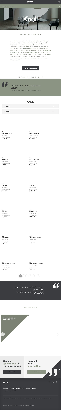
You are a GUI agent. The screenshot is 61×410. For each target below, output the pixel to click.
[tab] (22, 77)
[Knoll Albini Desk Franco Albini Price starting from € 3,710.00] (13, 169)
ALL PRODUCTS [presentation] (32, 77)
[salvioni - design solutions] (30, 2)
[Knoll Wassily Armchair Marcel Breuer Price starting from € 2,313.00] (41, 195)
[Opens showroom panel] (55, 2)
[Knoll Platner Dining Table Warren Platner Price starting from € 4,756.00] (41, 143)
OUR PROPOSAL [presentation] (22, 77)
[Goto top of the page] (59, 6)
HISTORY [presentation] (40, 77)
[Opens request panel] (59, 2)
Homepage (4, 6)
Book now (12, 372)
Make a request (36, 372)
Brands (10, 6)
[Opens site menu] (2, 2)
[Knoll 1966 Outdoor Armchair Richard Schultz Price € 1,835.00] (41, 221)
